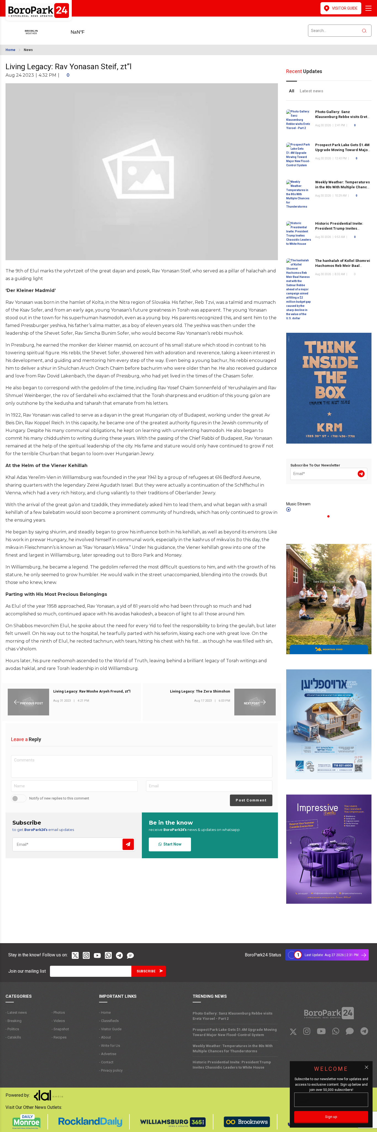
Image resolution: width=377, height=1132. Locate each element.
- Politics (12, 1029)
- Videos (58, 1021)
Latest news (311, 90)
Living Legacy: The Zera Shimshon (200, 691)
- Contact (106, 1062)
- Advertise (107, 1054)
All (291, 90)
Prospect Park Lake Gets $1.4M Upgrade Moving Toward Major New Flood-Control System (342, 150)
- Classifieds (109, 1021)
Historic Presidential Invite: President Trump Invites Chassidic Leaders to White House (232, 1064)
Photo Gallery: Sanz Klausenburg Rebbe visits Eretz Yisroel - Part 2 (342, 117)
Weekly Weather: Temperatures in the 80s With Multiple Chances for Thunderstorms (343, 187)
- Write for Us (109, 1046)
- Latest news (16, 1012)
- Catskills (13, 1037)
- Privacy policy (111, 1070)
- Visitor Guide (110, 1029)
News (28, 50)
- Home (105, 1012)
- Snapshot (60, 1029)
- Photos (58, 1012)
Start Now (171, 844)
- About (105, 1037)
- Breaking (14, 1021)
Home (10, 50)
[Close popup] (366, 1067)
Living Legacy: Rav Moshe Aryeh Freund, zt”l (92, 691)
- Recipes (59, 1037)
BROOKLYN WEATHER (86, 30)
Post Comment (251, 800)
